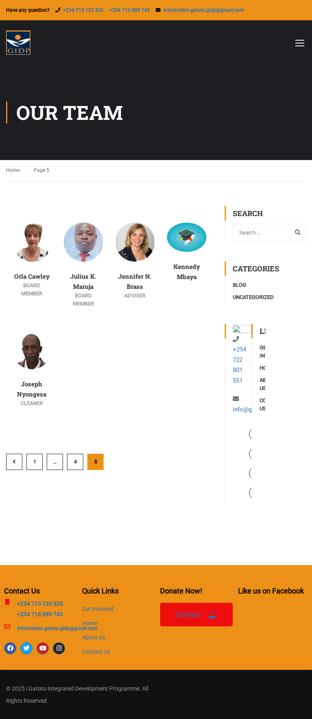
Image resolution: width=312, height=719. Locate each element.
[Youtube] (43, 648)
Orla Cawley (32, 276)
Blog (239, 285)
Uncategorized (253, 297)
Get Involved (97, 609)
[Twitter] (26, 648)
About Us (93, 637)
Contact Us (96, 651)
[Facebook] (10, 648)
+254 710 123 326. (41, 603)
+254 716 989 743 (129, 10)
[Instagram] (59, 648)
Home (89, 623)
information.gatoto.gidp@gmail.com (203, 10)
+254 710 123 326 (83, 10)
